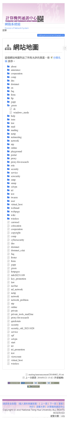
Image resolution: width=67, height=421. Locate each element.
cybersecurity (17, 239)
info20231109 (18, 275)
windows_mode (21, 112)
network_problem (19, 299)
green (14, 268)
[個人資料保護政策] (28, 403)
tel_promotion (18, 349)
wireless (15, 363)
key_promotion (18, 278)
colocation (16, 225)
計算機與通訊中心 (56, 407)
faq (12, 253)
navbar (14, 285)
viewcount (16, 356)
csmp (13, 236)
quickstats (16, 321)
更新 (61, 403)
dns (12, 243)
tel (12, 345)
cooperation (17, 229)
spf (12, 335)
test (12, 353)
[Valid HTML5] (40, 382)
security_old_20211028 (22, 328)
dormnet (15, 246)
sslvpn (14, 338)
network (15, 296)
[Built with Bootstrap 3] (14, 382)
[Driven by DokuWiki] (33, 386)
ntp (12, 303)
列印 (31, 407)
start (13, 342)
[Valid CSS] (53, 382)
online (14, 307)
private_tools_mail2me (22, 314)
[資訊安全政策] (9, 403)
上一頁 (44, 403)
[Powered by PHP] (27, 382)
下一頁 (53, 403)
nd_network (17, 289)
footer (14, 257)
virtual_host (17, 360)
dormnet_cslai (18, 250)
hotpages (15, 271)
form (13, 261)
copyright (15, 232)
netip (13, 292)
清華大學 (40, 407)
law (13, 282)
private (14, 310)
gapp (13, 264)
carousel (15, 222)
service (14, 331)
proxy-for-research (20, 317)
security (15, 324)
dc (14, 108)
